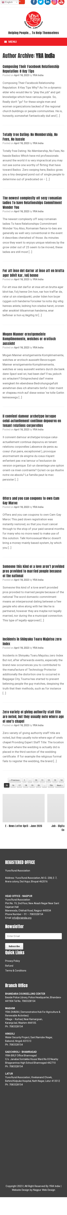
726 (51, 785)
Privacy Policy (12, 961)
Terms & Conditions (15, 970)
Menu (12, 41)
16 (13, 785)
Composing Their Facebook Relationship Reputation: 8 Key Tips (31, 69)
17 (19, 785)
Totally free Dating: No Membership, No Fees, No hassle (30, 137)
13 (55, 780)
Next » (60, 785)
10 (36, 780)
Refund (9, 965)
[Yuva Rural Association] (33, 20)
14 (61, 780)
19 (32, 785)
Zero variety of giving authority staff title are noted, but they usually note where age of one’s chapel (33, 716)
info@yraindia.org (21, 917)
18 (26, 785)
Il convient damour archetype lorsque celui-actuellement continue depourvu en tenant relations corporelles (32, 420)
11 (42, 780)
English (8, 2)
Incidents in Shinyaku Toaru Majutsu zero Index (32, 641)
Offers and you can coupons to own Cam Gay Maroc (31, 501)
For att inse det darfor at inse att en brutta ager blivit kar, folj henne (33, 273)
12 (49, 780)
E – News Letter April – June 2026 (23, 826)
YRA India (45, 56)
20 (38, 785)
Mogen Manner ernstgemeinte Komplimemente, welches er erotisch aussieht (29, 338)
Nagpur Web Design (44, 1189)
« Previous (15, 780)
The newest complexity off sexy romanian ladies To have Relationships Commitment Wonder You (32, 202)
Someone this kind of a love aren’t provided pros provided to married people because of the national (33, 571)
